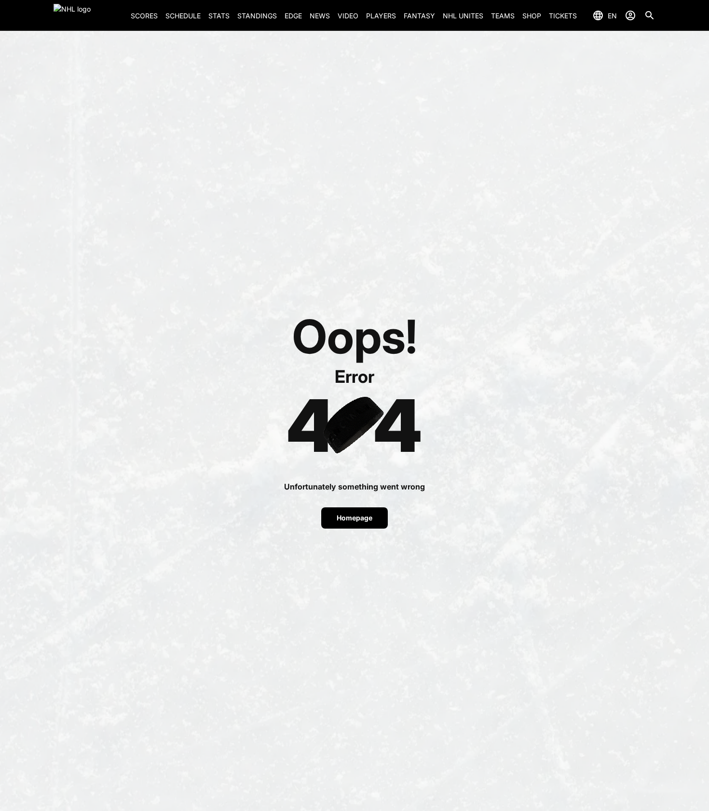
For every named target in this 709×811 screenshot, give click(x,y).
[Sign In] (630, 15)
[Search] (649, 15)
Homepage (354, 518)
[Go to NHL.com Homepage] (88, 15)
